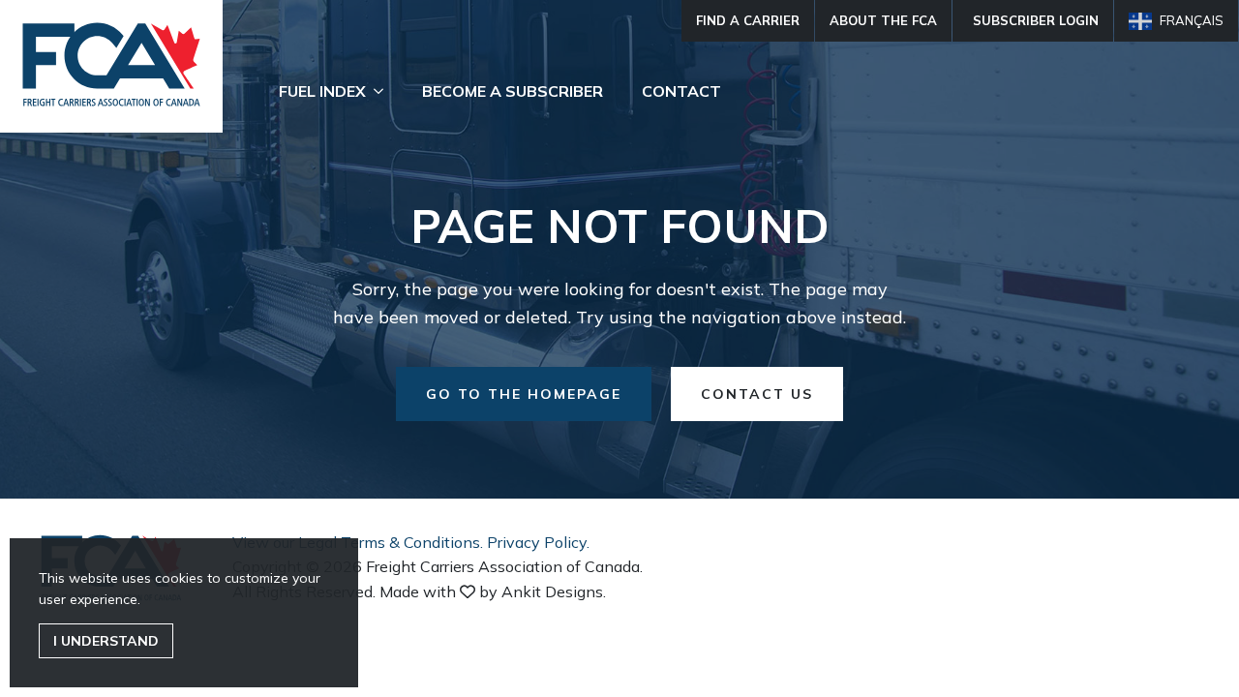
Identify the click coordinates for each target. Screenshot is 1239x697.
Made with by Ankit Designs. (492, 591)
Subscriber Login (1036, 20)
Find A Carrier (748, 20)
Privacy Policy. (538, 542)
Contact (681, 91)
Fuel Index (322, 91)
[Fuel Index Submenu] (384, 91)
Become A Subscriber (512, 91)
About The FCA (883, 20)
